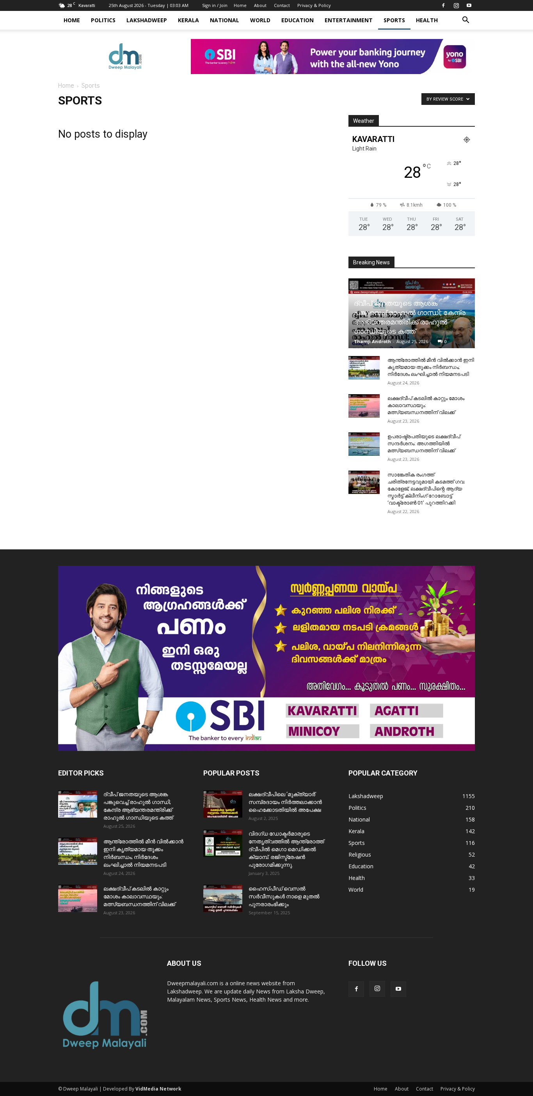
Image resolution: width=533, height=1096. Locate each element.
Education (297, 20)
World (260, 20)
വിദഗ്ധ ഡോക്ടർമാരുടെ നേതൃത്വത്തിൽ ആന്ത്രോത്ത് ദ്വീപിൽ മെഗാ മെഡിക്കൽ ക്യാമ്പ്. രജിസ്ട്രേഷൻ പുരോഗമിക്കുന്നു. (286, 849)
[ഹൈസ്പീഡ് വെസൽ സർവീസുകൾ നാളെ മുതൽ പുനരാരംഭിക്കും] (222, 898)
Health (427, 20)
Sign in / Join (214, 5)
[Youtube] (469, 5)
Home (240, 5)
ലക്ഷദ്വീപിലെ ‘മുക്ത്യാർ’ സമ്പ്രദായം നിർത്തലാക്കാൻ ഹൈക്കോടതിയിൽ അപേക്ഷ (285, 802)
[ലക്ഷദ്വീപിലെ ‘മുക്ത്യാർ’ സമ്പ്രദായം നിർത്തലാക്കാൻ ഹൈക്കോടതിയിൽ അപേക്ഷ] (222, 804)
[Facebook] (443, 5)
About (260, 5)
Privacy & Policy (314, 5)
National (224, 20)
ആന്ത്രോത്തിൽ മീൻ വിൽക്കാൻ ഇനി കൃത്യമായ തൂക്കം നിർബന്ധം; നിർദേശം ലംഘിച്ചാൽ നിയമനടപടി (430, 367)
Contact (282, 5)
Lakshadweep (146, 20)
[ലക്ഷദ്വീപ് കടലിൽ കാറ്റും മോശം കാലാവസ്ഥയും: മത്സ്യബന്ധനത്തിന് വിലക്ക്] (364, 406)
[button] (465, 21)
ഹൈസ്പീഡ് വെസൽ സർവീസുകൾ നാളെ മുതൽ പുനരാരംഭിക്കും (284, 896)
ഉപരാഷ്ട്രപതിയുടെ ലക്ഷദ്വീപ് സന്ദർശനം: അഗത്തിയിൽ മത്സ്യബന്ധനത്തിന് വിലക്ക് (423, 443)
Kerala (188, 20)
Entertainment (349, 20)
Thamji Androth (372, 341)
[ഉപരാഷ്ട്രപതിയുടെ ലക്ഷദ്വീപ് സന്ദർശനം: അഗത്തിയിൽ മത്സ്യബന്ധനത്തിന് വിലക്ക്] (364, 444)
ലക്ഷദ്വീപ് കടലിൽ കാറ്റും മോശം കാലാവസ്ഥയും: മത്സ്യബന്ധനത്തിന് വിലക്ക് (425, 405)
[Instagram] (456, 5)
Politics (103, 20)
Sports (394, 20)
